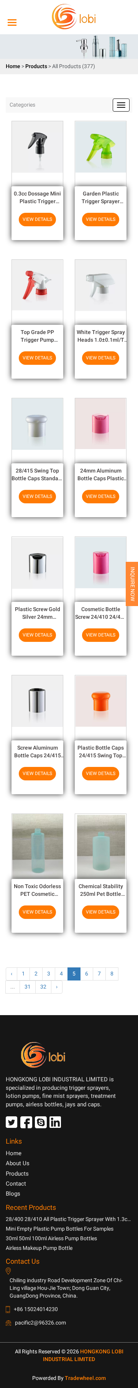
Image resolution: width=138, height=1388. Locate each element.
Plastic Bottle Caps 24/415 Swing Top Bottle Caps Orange (101, 752)
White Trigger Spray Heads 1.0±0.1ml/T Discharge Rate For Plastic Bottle (101, 336)
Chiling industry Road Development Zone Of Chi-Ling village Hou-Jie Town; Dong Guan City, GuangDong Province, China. (66, 1288)
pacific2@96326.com (40, 1323)
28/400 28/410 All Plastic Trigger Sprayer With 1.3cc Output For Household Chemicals (68, 1219)
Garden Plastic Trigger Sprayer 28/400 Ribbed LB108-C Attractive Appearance (100, 197)
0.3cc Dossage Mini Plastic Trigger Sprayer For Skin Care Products (37, 197)
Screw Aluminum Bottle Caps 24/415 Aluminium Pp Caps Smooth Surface (37, 752)
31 (28, 987)
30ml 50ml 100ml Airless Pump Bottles (51, 1238)
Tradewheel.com (85, 1378)
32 (43, 987)
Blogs (13, 1193)
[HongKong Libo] (66, 17)
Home (13, 66)
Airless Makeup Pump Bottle (39, 1248)
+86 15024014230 (36, 1309)
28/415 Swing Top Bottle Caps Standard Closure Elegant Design (37, 475)
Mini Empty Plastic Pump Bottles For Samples (59, 1229)
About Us (18, 1163)
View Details (37, 219)
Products (36, 66)
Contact (16, 1183)
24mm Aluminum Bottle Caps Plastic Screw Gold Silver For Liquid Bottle (101, 475)
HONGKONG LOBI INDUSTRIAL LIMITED (83, 1355)
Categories (22, 105)
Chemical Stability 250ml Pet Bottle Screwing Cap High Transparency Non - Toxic (101, 890)
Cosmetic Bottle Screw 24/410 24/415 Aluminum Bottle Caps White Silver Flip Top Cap (101, 613)
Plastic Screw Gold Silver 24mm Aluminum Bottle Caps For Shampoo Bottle (37, 613)
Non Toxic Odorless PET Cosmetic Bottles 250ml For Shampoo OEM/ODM (37, 890)
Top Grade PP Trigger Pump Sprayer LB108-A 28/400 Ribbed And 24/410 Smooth (37, 336)
